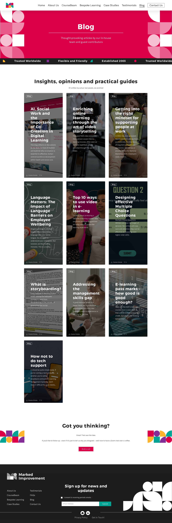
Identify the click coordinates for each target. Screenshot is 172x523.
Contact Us (35, 504)
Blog (29, 96)
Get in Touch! (98, 517)
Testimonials (36, 490)
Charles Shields (32, 175)
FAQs (32, 495)
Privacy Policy (81, 517)
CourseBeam (13, 495)
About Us (11, 490)
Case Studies (13, 504)
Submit (105, 504)
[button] (86, 449)
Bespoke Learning (15, 499)
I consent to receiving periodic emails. (78, 498)
